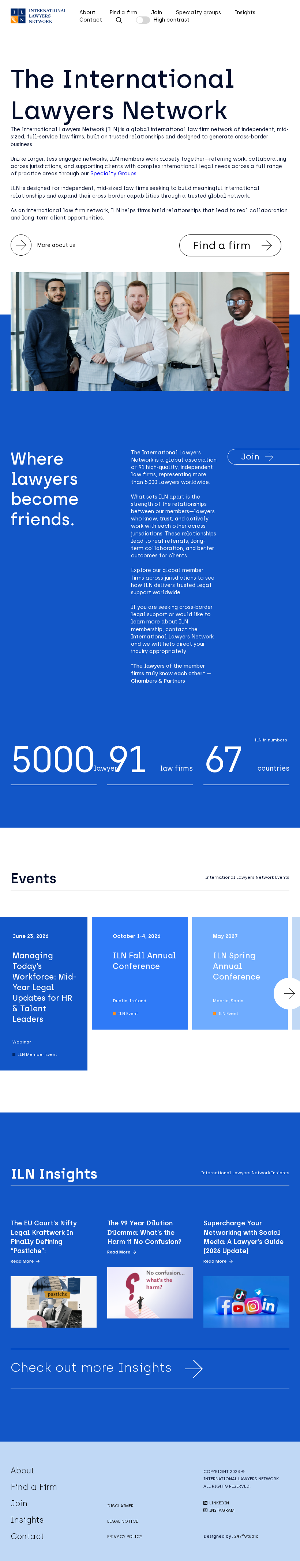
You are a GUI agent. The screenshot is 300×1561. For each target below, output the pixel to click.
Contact (90, 19)
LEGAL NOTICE (122, 1521)
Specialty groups (198, 12)
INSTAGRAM (221, 1510)
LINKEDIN (218, 1502)
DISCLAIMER (120, 1505)
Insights (245, 12)
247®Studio (246, 1536)
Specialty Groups (113, 173)
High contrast (171, 19)
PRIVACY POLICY (124, 1536)
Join (156, 12)
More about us (56, 245)
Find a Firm (34, 1487)
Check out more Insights (91, 1367)
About (87, 12)
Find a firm (123, 12)
